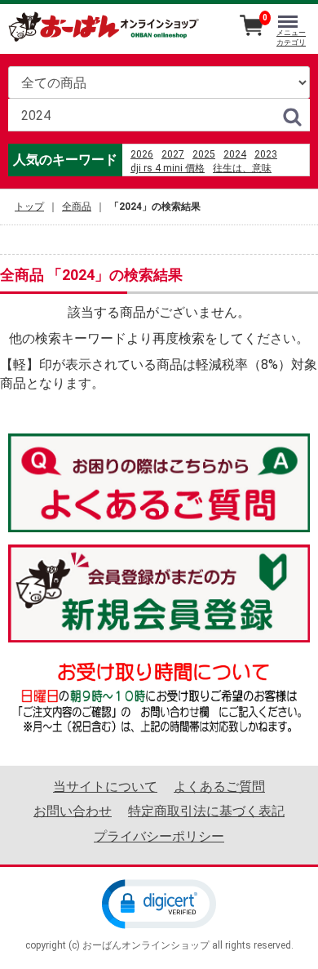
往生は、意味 (242, 168)
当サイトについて (105, 786)
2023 (265, 154)
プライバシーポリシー (159, 835)
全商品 (76, 206)
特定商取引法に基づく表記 (206, 811)
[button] (159, 903)
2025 (203, 154)
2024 (234, 154)
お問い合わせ (72, 811)
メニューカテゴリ (291, 38)
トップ (29, 206)
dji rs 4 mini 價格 (167, 168)
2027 (172, 154)
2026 (141, 154)
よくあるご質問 (219, 786)
